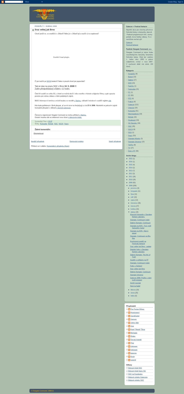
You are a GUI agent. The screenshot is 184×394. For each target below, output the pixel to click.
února (133, 293)
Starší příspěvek (115, 141)
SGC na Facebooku (135, 374)
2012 (131, 173)
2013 (131, 171)
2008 (131, 186)
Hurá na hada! (135, 286)
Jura (132, 326)
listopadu (134, 191)
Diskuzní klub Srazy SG (137, 371)
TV (129, 148)
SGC (56, 124)
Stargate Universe (134, 142)
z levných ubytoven (63, 108)
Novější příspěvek (37, 141)
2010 (131, 180)
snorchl (133, 360)
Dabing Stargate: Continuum (140, 223)
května (133, 209)
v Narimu (77, 101)
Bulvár (130, 77)
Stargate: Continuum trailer (140, 220)
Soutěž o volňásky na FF (139, 260)
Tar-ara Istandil (136, 340)
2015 (131, 165)
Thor (132, 343)
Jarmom (134, 319)
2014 (131, 168)
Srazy (66, 124)
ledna (133, 296)
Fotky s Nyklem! (136, 266)
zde (109, 101)
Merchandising (133, 114)
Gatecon (129, 42)
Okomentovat (38, 133)
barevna (133, 353)
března (133, 290)
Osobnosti (132, 120)
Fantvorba (131, 89)
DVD (130, 83)
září (132, 197)
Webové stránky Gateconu (137, 377)
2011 (131, 177)
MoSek (50, 124)
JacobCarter (135, 316)
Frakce (130, 102)
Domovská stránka (76, 141)
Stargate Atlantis (134, 139)
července (134, 203)
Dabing (130, 80)
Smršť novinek (135, 283)
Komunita (43, 124)
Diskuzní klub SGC (135, 368)
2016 (131, 162)
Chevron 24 (45, 11)
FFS (129, 98)
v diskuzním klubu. (75, 117)
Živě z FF (131, 151)
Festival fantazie (132, 45)
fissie (133, 357)
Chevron (131, 108)
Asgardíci (131, 74)
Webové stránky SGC (136, 380)
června (133, 206)
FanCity (131, 86)
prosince (134, 188)
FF (129, 95)
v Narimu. (82, 115)
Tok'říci (130, 145)
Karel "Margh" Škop (138, 329)
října (132, 194)
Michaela (134, 333)
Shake (133, 336)
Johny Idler (135, 323)
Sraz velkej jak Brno (137, 269)
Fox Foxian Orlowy (137, 309)
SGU (130, 132)
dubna (133, 212)
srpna (133, 200)
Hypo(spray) (135, 313)
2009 (131, 183)
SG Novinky (132, 123)
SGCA (49, 81)
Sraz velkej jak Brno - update (140, 246)
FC (129, 92)
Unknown (134, 346)
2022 (131, 159)
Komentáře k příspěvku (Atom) (58, 146)
